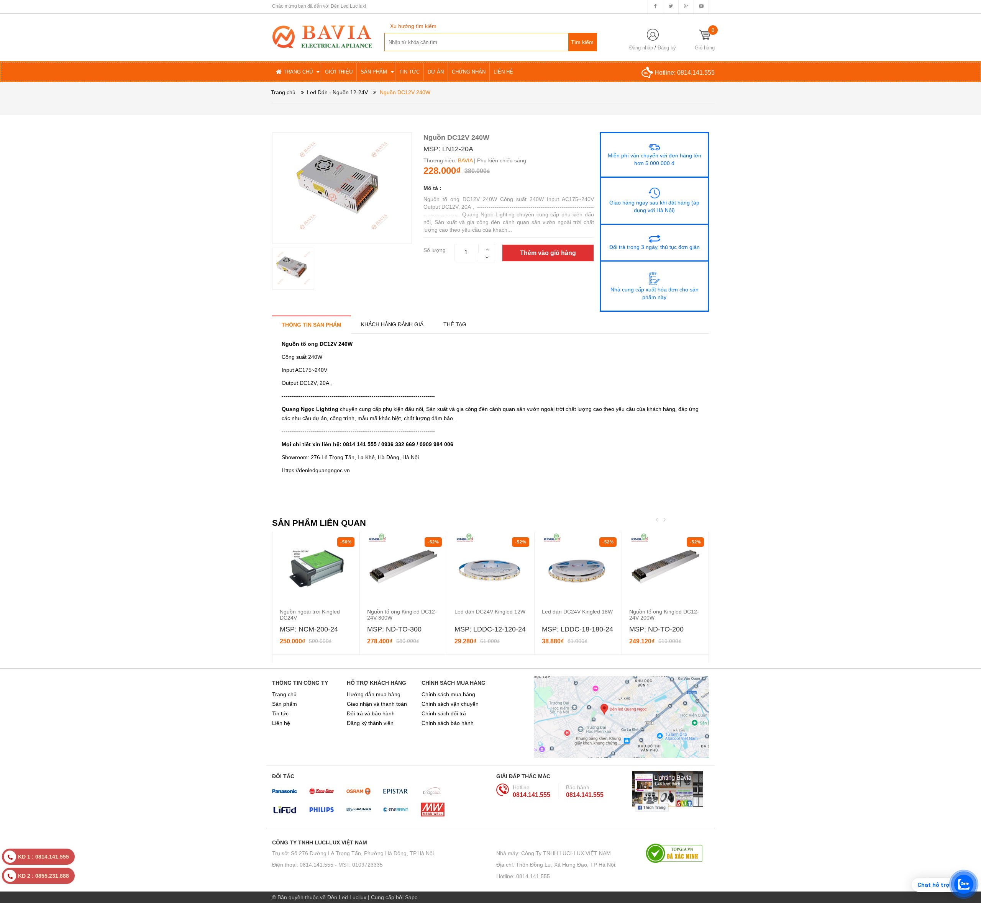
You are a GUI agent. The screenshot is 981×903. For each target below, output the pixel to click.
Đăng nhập (641, 48)
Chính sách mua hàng (448, 694)
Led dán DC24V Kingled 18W (577, 612)
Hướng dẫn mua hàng (373, 694)
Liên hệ (281, 723)
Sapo (411, 897)
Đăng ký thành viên (370, 723)
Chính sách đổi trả (444, 713)
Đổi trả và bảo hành (371, 713)
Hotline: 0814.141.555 (523, 876)
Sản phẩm (284, 704)
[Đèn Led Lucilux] (322, 36)
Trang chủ (284, 694)
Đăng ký (667, 48)
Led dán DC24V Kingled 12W (489, 612)
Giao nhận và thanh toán (377, 704)
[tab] (311, 325)
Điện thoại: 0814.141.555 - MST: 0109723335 (327, 865)
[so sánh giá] (677, 853)
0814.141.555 (696, 72)
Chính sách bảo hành (448, 723)
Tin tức (280, 713)
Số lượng (434, 250)
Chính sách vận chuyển (450, 704)
